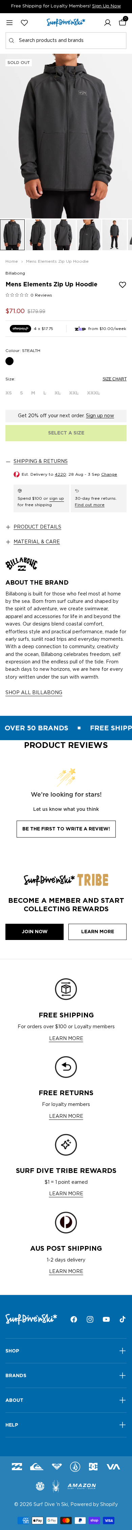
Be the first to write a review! (66, 828)
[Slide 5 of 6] (114, 234)
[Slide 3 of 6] (63, 234)
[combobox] (66, 40)
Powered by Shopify (94, 1504)
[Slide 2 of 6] (38, 234)
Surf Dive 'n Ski (51, 1504)
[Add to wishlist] (122, 285)
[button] (108, 22)
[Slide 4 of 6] (89, 234)
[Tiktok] (122, 1319)
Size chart (115, 379)
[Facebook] (74, 1319)
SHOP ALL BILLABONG (33, 692)
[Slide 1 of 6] (12, 234)
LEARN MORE (66, 1038)
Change (109, 474)
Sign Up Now (106, 6)
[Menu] (9, 22)
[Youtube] (106, 1319)
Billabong (15, 273)
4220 (60, 474)
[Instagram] (90, 1319)
